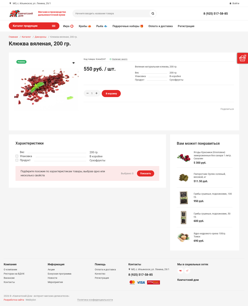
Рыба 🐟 (101, 26)
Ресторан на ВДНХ (14, 273)
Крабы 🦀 (85, 26)
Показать (145, 173)
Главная (13, 36)
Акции (51, 269)
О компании (10, 269)
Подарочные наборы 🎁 (128, 26)
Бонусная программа (59, 273)
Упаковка (26, 156)
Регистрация (186, 26)
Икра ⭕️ (68, 26)
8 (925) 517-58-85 (215, 13)
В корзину (111, 93)
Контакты (9, 282)
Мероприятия (55, 282)
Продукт (25, 160)
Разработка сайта (14, 299)
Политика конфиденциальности (95, 299)
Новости (52, 278)
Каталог (26, 36)
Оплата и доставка (160, 26)
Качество (100, 273)
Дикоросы (40, 36)
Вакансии (9, 278)
